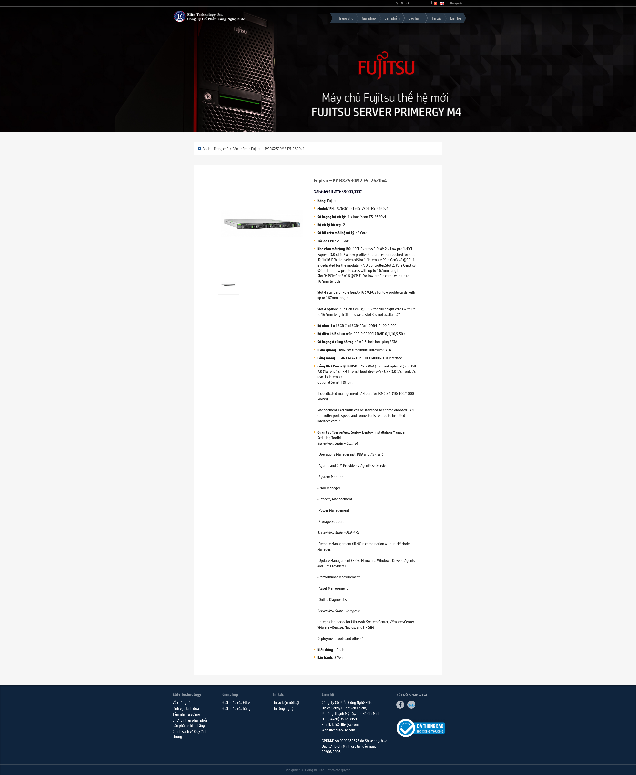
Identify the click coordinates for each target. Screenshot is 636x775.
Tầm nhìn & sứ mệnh (188, 714)
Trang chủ (345, 18)
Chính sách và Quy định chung (190, 734)
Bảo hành (415, 18)
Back (206, 148)
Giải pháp (369, 18)
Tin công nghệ (282, 708)
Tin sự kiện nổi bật (285, 702)
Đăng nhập (456, 3)
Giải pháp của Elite (236, 702)
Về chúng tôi (182, 702)
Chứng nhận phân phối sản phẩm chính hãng (190, 722)
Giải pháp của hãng (236, 708)
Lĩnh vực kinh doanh (188, 708)
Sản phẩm (392, 18)
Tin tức (436, 18)
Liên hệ (455, 18)
